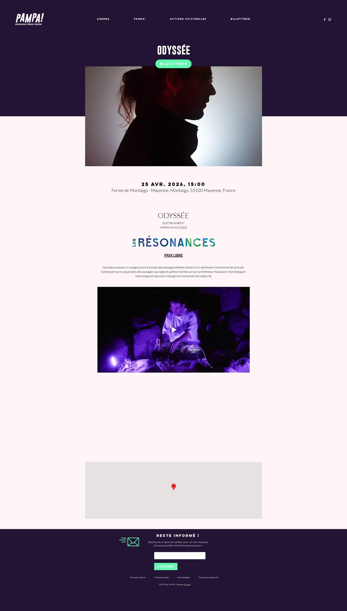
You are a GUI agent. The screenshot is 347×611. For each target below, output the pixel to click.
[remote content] (173, 418)
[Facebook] (324, 19)
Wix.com (187, 584)
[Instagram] (329, 19)
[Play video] (173, 330)
